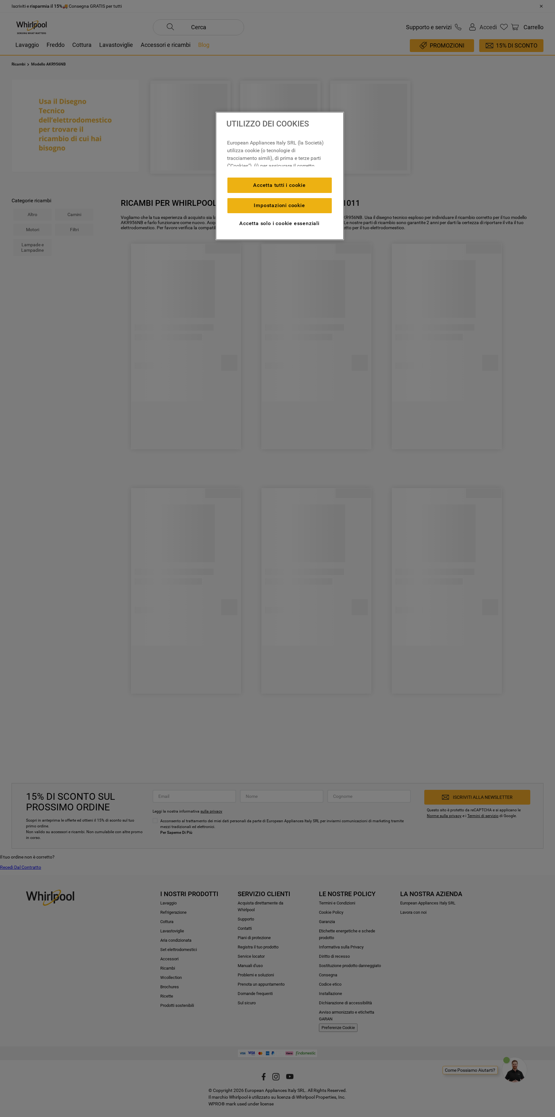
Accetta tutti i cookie (279, 185)
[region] (280, 176)
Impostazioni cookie (279, 205)
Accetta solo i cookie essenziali (279, 223)
